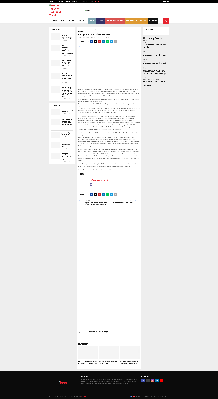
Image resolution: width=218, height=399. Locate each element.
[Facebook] (143, 380)
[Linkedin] (157, 380)
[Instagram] (152, 380)
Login (61, 1)
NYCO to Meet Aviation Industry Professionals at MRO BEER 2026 (87, 362)
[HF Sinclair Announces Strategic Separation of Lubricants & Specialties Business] (55, 48)
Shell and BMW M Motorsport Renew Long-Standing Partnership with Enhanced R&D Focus (67, 77)
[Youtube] (162, 380)
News (62, 21)
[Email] (91, 184)
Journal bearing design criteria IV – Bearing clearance (67, 134)
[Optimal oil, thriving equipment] (55, 112)
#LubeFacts (153, 21)
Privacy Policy (146, 396)
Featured (72, 21)
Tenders (100, 21)
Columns (82, 21)
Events (92, 21)
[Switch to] (95, 1)
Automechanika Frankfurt (154, 81)
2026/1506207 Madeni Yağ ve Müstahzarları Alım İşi (155, 73)
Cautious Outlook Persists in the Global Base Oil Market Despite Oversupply (66, 64)
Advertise (74, 1)
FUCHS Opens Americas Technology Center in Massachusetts (67, 36)
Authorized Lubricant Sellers (136, 21)
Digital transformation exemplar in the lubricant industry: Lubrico (96, 203)
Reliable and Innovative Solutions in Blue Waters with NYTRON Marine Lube (67, 156)
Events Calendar (83, 1)
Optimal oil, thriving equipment (67, 111)
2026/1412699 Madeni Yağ (154, 55)
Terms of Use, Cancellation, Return (159, 396)
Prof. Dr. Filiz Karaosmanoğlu (89, 37)
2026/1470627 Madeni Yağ (154, 63)
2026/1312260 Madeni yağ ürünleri (154, 46)
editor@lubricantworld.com (93, 388)
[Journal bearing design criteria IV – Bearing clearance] (55, 135)
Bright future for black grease (122, 202)
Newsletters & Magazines (114, 21)
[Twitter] (148, 380)
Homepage (54, 21)
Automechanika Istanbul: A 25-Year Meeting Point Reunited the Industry (129, 363)
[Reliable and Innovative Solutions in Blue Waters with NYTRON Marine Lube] (55, 156)
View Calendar (147, 85)
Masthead (68, 1)
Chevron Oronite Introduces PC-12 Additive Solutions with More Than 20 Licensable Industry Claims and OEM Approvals (67, 91)
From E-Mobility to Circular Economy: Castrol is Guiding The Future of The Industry (67, 123)
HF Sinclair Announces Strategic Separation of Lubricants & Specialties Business (67, 50)
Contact (91, 1)
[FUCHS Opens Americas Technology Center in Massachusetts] (55, 36)
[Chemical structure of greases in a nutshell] (55, 145)
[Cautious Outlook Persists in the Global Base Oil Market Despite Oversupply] (55, 63)
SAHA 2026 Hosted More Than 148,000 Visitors (108, 362)
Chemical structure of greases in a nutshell (67, 144)
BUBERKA (83, 396)
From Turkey (81, 31)
